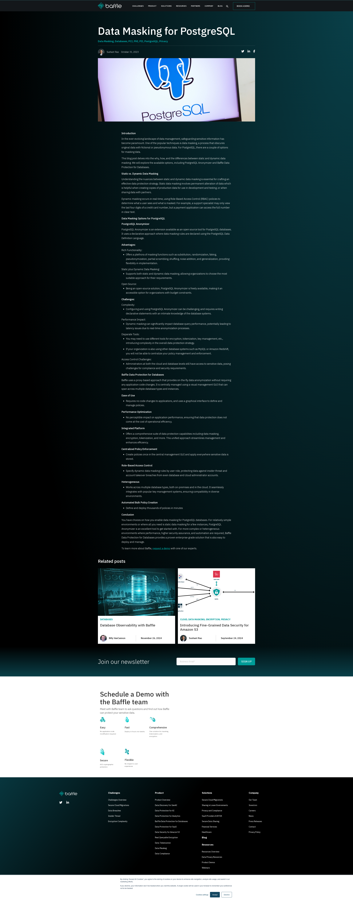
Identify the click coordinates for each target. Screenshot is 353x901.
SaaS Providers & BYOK (212, 816)
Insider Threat (114, 816)
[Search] (227, 6)
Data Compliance (162, 853)
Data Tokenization (163, 843)
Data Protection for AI (164, 810)
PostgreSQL (151, 41)
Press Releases (255, 821)
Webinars (206, 868)
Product (152, 6)
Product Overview (162, 800)
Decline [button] (227, 894)
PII (141, 41)
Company (209, 6)
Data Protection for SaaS (166, 827)
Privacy (163, 41)
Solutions (166, 6)
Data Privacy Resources (212, 857)
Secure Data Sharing (210, 821)
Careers (252, 810)
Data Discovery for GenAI (166, 805)
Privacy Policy (254, 832)
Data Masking (106, 41)
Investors (253, 805)
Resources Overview (210, 851)
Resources (181, 6)
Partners (195, 6)
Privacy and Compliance (212, 810)
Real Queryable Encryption (166, 837)
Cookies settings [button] (202, 894)
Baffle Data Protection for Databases (171, 821)
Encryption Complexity (117, 821)
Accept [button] (214, 894)
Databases (121, 41)
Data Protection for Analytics (167, 816)
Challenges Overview (117, 800)
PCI (130, 41)
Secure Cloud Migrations (118, 805)
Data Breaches (114, 810)
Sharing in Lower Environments (215, 805)
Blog (220, 6)
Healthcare (207, 832)
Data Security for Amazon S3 (167, 832)
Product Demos (208, 862)
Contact (252, 827)
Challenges (138, 6)
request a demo (161, 548)
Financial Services (209, 827)
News (251, 816)
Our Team (253, 800)
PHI (136, 41)
